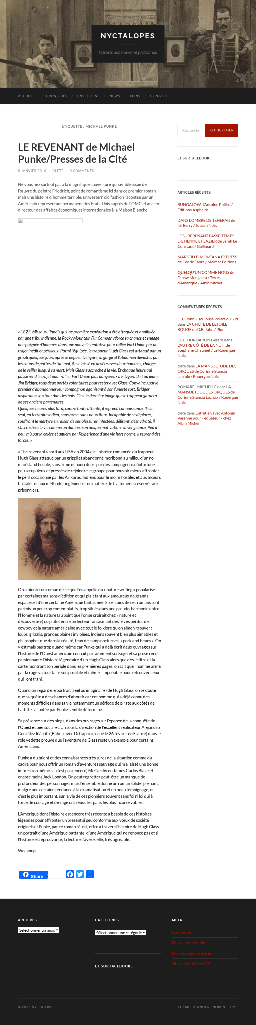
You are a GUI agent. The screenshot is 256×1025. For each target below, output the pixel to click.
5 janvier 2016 (32, 171)
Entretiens (88, 96)
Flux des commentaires (192, 953)
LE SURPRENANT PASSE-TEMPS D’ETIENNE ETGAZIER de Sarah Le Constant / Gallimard (207, 241)
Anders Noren (211, 1007)
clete (58, 171)
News (115, 96)
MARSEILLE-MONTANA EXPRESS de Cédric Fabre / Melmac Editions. (207, 259)
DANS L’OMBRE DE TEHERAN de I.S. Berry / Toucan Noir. (206, 223)
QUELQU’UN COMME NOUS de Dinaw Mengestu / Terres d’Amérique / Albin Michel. (206, 277)
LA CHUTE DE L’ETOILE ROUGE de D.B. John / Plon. (202, 327)
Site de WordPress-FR (191, 963)
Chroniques (55, 96)
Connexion (181, 932)
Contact (159, 96)
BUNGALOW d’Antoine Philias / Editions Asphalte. (205, 207)
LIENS (135, 96)
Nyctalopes (128, 36)
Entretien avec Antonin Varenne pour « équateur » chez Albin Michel (206, 418)
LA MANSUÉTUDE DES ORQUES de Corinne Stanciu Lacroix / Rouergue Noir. (207, 371)
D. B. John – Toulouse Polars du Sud (208, 318)
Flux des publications (190, 942)
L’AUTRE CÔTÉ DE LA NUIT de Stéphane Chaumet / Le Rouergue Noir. (206, 350)
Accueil (26, 96)
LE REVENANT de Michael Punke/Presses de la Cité (76, 153)
